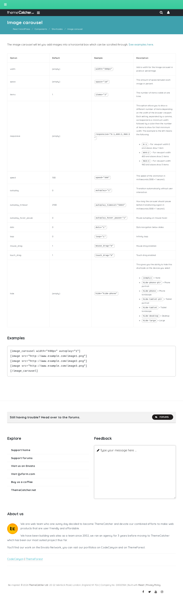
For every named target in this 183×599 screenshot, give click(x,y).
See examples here (141, 44)
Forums (164, 417)
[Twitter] (149, 592)
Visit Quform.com (23, 474)
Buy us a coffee (22, 482)
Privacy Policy (153, 584)
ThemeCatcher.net (23, 490)
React (141, 584)
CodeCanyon (15, 559)
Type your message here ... (118, 450)
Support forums (22, 458)
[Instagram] (162, 592)
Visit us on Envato (23, 466)
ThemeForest (34, 559)
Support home (20, 450)
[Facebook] (143, 592)
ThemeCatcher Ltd (38, 584)
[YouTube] (156, 592)
